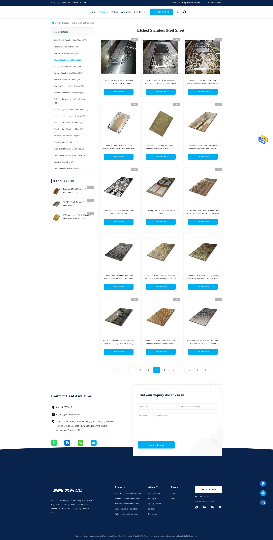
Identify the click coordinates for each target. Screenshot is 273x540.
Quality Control (154, 504)
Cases (173, 493)
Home (93, 11)
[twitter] (263, 493)
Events (137, 11)
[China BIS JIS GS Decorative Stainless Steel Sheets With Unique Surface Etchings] (118, 317)
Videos (114, 11)
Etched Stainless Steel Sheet (83, 23)
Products (103, 11)
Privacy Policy (82, 536)
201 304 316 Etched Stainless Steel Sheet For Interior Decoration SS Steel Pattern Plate (160, 278)
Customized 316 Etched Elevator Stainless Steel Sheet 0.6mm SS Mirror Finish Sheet (160, 83)
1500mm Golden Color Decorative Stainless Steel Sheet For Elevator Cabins (203, 148)
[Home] (62, 12)
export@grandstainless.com (68, 414)
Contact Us (152, 514)
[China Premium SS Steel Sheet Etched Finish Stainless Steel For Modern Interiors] (160, 317)
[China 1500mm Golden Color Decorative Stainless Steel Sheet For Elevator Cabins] (202, 122)
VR (145, 11)
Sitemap (151, 509)
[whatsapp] (57, 445)
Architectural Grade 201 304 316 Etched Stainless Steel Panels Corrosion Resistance (202, 343)
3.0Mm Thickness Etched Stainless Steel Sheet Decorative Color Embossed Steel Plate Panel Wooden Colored (203, 213)
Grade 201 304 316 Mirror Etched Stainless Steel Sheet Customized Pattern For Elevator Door (118, 148)
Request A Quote (161, 12)
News (173, 499)
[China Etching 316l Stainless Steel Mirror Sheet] (160, 187)
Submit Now (155, 445)
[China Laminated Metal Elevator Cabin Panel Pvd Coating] (56, 191)
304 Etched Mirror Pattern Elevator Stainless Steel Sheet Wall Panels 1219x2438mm (118, 83)
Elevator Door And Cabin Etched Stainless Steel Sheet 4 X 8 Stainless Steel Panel (160, 148)
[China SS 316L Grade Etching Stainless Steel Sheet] (56, 204)
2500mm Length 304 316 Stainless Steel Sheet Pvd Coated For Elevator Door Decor (77, 217)
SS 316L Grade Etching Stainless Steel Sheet (76, 204)
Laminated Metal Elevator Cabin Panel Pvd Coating (76, 191)
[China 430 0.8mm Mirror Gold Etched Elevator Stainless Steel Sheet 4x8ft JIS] (202, 57)
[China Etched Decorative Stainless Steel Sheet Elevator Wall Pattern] (118, 187)
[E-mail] (97, 445)
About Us (126, 11)
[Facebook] (263, 483)
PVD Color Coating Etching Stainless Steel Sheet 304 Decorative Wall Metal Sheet (202, 278)
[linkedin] (263, 502)
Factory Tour (153, 499)
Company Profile (155, 493)
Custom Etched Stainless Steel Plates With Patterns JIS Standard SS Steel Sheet (118, 278)
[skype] (71, 445)
